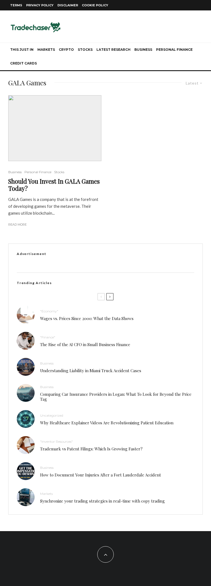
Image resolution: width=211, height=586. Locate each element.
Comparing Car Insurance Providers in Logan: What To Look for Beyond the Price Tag (115, 397)
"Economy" (49, 311)
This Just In (22, 49)
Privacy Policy (40, 5)
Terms (16, 5)
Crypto (66, 49)
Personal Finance (174, 49)
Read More (17, 224)
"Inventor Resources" (56, 441)
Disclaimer (67, 5)
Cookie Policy (95, 5)
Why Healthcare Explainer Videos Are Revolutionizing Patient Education (106, 422)
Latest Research (113, 49)
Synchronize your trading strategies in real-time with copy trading (102, 500)
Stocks (85, 49)
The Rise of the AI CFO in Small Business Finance (85, 344)
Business (143, 49)
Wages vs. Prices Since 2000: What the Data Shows (87, 318)
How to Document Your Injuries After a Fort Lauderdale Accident (100, 474)
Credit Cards (23, 63)
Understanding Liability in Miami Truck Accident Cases (90, 370)
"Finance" (47, 337)
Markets (46, 49)
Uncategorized (51, 415)
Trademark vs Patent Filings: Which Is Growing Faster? (91, 448)
